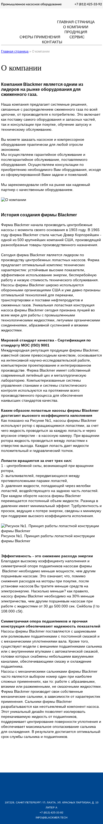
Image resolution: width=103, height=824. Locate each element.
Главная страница (76, 22)
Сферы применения (40, 37)
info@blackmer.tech (51, 817)
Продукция (75, 32)
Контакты (52, 42)
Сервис (77, 37)
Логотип (22, 20)
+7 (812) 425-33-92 (88, 4)
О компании (75, 27)
